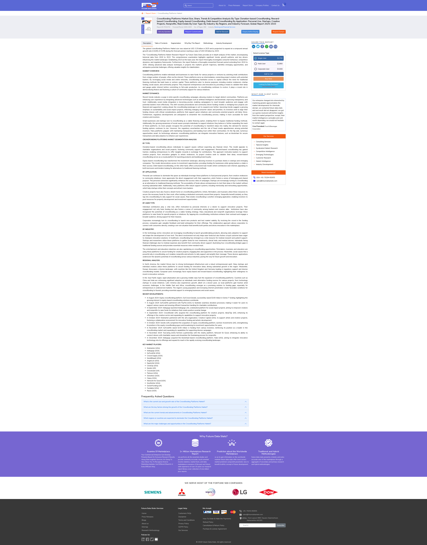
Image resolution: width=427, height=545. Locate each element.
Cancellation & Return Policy (213, 525)
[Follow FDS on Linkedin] (143, 539)
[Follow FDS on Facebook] (147, 539)
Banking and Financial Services (225, 27)
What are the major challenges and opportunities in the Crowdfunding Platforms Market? (177, 424)
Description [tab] (147, 43)
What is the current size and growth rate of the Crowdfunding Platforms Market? (174, 401)
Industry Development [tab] (224, 43)
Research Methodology (150, 530)
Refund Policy (208, 522)
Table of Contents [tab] (161, 43)
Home (144, 513)
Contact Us (275, 5)
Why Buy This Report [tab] (192, 43)
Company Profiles (262, 5)
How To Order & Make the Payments (217, 519)
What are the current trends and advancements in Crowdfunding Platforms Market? (175, 412)
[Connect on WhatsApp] (267, 46)
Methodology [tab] (208, 43)
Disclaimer (182, 517)
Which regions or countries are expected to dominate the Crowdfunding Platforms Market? (178, 418)
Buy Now (268, 79)
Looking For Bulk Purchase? (268, 85)
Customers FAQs (184, 513)
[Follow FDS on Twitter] (152, 539)
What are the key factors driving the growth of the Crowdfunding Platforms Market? (176, 407)
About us (145, 523)
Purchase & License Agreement (215, 529)
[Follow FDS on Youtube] (156, 539)
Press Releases (234, 5)
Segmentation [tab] (176, 43)
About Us (222, 5)
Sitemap (145, 527)
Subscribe (280, 525)
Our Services (183, 530)
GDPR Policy (183, 527)
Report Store (248, 5)
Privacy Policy (183, 523)
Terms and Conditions (186, 520)
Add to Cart (268, 74)
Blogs (144, 520)
